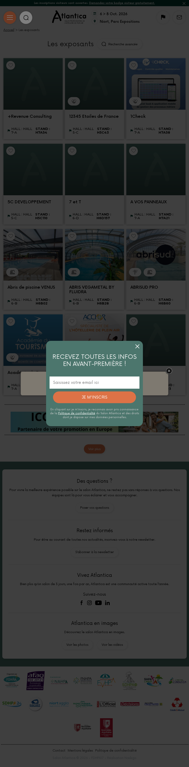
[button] (137, 346)
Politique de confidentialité (76, 413)
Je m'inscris (94, 397)
